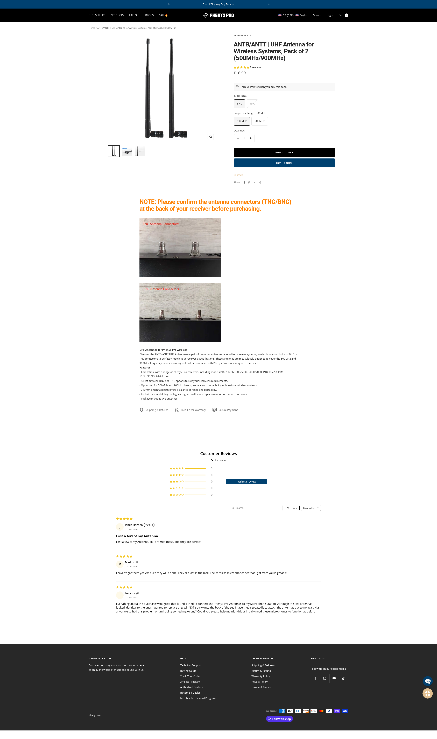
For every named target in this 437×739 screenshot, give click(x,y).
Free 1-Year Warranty (193, 410)
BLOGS (149, 15)
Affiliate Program (190, 681)
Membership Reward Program (198, 698)
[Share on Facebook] (244, 182)
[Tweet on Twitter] (254, 182)
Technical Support (190, 665)
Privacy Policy (259, 681)
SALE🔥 (163, 15)
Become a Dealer (190, 692)
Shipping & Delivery (263, 665)
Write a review (247, 481)
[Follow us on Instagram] (324, 678)
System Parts (242, 35)
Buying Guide (188, 670)
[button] (293, 15)
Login (330, 15)
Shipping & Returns (157, 410)
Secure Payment (228, 410)
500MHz (242, 121)
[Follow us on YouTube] (334, 678)
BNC (239, 103)
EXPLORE (134, 15)
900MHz (260, 121)
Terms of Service (261, 687)
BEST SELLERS (97, 15)
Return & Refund (261, 670)
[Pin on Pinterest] (249, 182)
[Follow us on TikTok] (343, 678)
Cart (343, 15)
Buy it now (284, 162)
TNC (252, 103)
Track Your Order (190, 676)
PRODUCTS (117, 15)
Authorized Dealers (191, 687)
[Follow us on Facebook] (315, 678)
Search (317, 15)
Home (92, 27)
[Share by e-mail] (260, 182)
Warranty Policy (260, 676)
